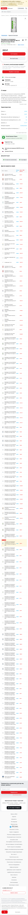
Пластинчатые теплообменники (14, 862)
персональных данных (17, 794)
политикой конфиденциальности (9, 907)
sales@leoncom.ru (12, 3)
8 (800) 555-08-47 (8, 888)
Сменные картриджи (22, 15)
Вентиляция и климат (14, 885)
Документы (14, 819)
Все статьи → (14, 854)
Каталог (7, 15)
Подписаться (14, 792)
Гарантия (14, 816)
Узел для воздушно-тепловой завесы (14, 844)
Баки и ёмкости (14, 874)
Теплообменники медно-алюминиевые (14, 859)
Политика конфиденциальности (14, 834)
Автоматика (14, 879)
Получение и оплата (14, 829)
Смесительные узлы (14, 857)
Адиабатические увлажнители (14, 872)
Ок (4, 912)
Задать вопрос (21, 44)
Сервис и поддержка (14, 832)
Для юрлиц (21, 8)
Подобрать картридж (14, 71)
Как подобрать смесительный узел (14, 841)
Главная (3, 15)
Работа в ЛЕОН (14, 814)
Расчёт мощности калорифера (14, 846)
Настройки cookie (14, 839)
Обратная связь (14, 824)
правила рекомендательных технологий (19, 899)
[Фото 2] (14, 33)
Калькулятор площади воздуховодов (14, 851)
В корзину (14, 53)
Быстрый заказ (14, 58)
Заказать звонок (14, 892)
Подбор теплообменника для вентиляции (14, 849)
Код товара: (8, 44)
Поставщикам (14, 821)
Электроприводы (14, 882)
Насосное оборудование (14, 864)
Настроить (17, 912)
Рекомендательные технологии (14, 837)
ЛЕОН (3, 8)
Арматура (14, 877)
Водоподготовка (13, 15)
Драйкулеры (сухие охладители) (14, 869)
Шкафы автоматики (14, 867)
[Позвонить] (26, 8)
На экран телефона (15, 807)
